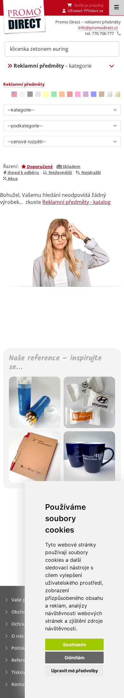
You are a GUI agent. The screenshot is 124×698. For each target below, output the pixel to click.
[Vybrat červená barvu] (69, 94)
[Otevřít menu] (116, 7)
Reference (22, 660)
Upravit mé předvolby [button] (74, 670)
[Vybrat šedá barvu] (38, 94)
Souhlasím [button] (74, 644)
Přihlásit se (93, 10)
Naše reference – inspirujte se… (55, 363)
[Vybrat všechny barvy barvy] (14, 94)
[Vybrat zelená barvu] (54, 94)
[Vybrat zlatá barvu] (117, 94)
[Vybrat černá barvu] (30, 94)
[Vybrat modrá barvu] (93, 94)
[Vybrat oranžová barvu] (61, 94)
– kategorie (53, 65)
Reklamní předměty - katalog (76, 201)
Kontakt (20, 684)
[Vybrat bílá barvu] (22, 94)
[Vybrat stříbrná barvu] (109, 94)
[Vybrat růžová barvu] (77, 94)
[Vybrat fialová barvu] (85, 94)
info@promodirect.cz (98, 27)
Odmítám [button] (75, 657)
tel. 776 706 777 (99, 33)
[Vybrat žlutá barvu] (46, 94)
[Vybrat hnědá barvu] (101, 94)
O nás (17, 636)
